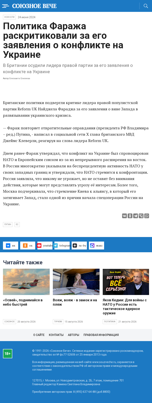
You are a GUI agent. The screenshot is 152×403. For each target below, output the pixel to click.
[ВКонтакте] (124, 215)
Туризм (58, 322)
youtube (48, 245)
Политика (110, 322)
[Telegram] (135, 215)
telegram (64, 245)
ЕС (17, 224)
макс (99, 245)
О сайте (39, 335)
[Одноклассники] (130, 215)
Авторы (73, 335)
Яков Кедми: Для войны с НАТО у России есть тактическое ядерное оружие (125, 306)
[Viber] (141, 215)
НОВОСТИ (9, 17)
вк (13, 245)
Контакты (56, 335)
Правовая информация (101, 335)
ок (30, 245)
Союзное (9, 322)
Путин (7, 224)
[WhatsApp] (146, 215)
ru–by (82, 245)
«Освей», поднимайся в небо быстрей (23, 302)
